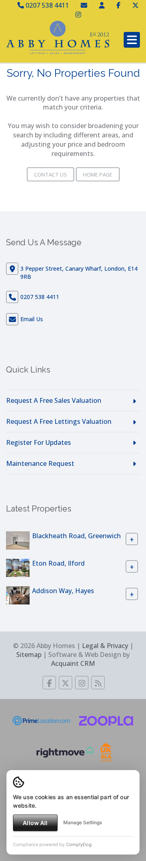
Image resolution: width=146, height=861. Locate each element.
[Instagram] (78, 14)
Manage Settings (82, 822)
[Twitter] (135, 5)
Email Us (31, 319)
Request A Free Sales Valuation (53, 400)
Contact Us (50, 174)
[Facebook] (118, 5)
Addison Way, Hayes (63, 590)
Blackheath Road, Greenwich (76, 535)
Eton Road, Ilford (58, 562)
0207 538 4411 (46, 5)
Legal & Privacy (105, 645)
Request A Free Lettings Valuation (59, 421)
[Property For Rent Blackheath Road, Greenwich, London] (18, 539)
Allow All (35, 822)
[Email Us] (84, 5)
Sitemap (28, 654)
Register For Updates (38, 442)
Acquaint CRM (73, 663)
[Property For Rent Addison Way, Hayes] (18, 594)
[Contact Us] (102, 5)
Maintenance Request (40, 463)
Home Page (97, 174)
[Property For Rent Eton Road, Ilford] (18, 567)
